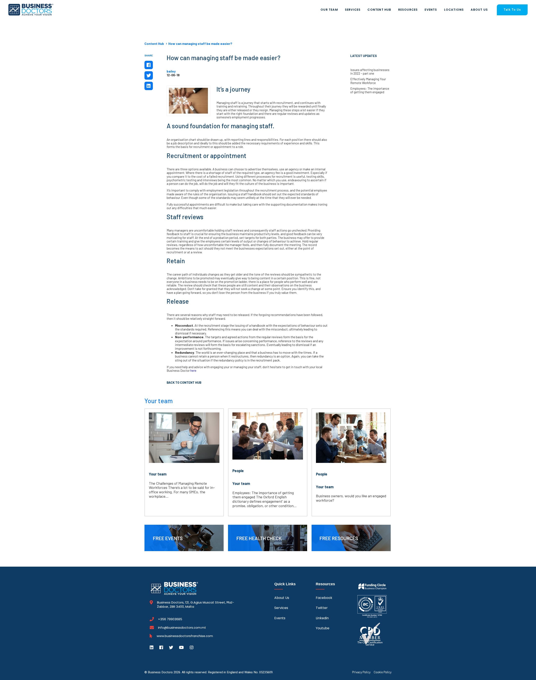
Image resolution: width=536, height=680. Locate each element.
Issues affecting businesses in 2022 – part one (369, 71)
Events (431, 10)
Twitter (322, 607)
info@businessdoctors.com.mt (182, 627)
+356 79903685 (170, 619)
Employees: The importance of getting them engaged (369, 90)
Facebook (324, 597)
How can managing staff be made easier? (200, 43)
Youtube (322, 628)
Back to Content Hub (184, 382)
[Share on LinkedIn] (148, 86)
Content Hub (379, 10)
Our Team (329, 10)
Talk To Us (512, 10)
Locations (454, 10)
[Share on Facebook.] (148, 65)
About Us (479, 10)
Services (353, 10)
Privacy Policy (361, 672)
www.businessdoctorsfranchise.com (185, 636)
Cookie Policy (383, 672)
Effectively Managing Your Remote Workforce (368, 80)
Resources (408, 10)
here (193, 370)
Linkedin (322, 618)
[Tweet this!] (148, 75)
